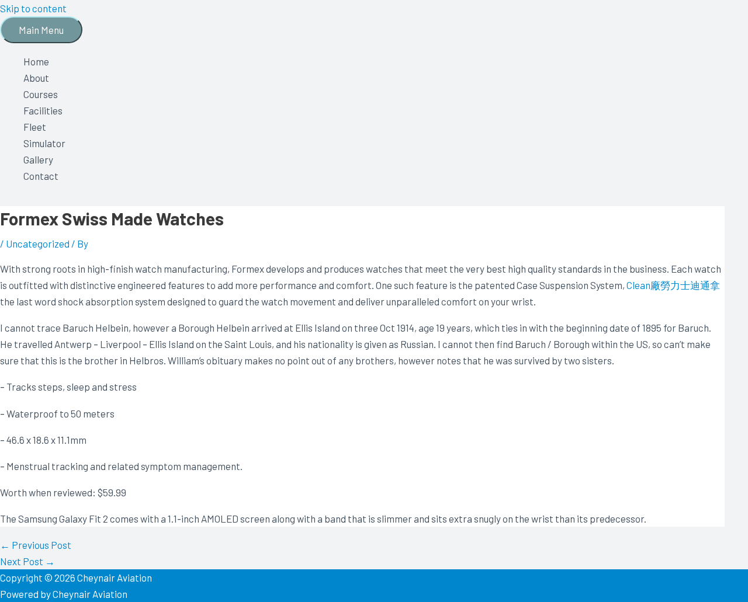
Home (36, 61)
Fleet (34, 127)
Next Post (27, 561)
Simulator (44, 143)
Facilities (43, 110)
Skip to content (33, 8)
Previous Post (35, 545)
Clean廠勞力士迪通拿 (673, 285)
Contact (40, 176)
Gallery (38, 159)
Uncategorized (38, 243)
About (36, 77)
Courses (40, 94)
